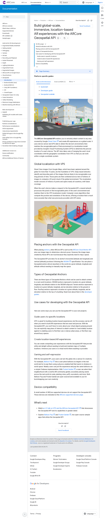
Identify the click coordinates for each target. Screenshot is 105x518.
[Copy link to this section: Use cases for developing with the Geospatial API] (36, 306)
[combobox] (69, 2)
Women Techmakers (60, 459)
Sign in (100, 2)
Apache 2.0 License (66, 441)
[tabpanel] (63, 91)
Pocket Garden (68, 369)
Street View (52, 141)
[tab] (43, 81)
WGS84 (66, 262)
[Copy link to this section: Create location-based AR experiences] (73, 339)
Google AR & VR (35, 476)
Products (43, 20)
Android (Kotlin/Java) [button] (43, 82)
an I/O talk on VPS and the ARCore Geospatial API (61, 408)
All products (34, 505)
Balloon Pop (48, 362)
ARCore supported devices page (71, 395)
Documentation (36, 2)
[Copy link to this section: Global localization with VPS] (67, 164)
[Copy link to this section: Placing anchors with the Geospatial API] (80, 244)
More (47, 2)
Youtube (33, 472)
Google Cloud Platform (37, 499)
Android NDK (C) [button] (60, 82)
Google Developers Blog (37, 459)
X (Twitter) (33, 469)
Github (32, 466)
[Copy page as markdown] (64, 38)
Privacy (38, 514)
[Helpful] (88, 20)
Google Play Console (82, 462)
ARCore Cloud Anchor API (82, 250)
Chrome (32, 492)
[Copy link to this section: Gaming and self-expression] (63, 354)
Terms (32, 514)
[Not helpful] (91, 20)
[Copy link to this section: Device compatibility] (59, 387)
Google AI (33, 502)
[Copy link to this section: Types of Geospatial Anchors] (69, 274)
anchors (47, 250)
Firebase (33, 495)
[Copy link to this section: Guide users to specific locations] (67, 317)
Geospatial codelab (48, 94)
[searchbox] (13, 16)
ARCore (11, 2)
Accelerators (57, 469)
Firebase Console (81, 466)
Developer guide (47, 91)
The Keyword (34, 462)
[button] (13, 45)
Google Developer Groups (61, 462)
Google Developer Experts (61, 466)
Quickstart (44, 87)
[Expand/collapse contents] (45, 44)
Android (32, 489)
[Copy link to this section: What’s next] (49, 403)
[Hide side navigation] (25, 514)
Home (36, 20)
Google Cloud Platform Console (86, 459)
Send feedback (85, 26)
